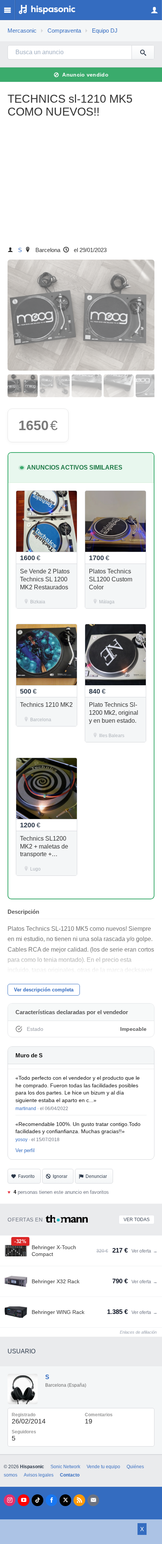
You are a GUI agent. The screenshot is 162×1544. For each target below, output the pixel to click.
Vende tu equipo (103, 1466)
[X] (65, 1500)
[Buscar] (142, 52)
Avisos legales (38, 1475)
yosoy (21, 1139)
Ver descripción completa (43, 990)
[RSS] (79, 1500)
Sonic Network (65, 1466)
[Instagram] (9, 1500)
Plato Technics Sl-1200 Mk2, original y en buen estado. (113, 713)
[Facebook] (51, 1500)
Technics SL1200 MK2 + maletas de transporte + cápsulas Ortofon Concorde (44, 854)
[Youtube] (23, 1500)
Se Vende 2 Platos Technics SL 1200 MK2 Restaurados (45, 579)
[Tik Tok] (37, 1500)
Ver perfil (25, 1150)
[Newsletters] (93, 1500)
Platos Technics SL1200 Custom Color (110, 579)
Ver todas (137, 1219)
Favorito (26, 1176)
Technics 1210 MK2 (46, 705)
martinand (25, 1108)
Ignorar (60, 1176)
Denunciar (96, 1176)
